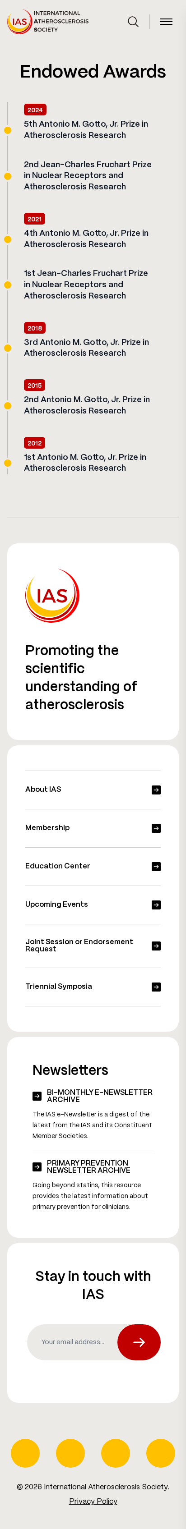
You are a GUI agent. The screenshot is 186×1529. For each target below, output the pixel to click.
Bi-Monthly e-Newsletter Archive (100, 1096)
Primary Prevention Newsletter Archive (88, 1167)
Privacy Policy (93, 1501)
